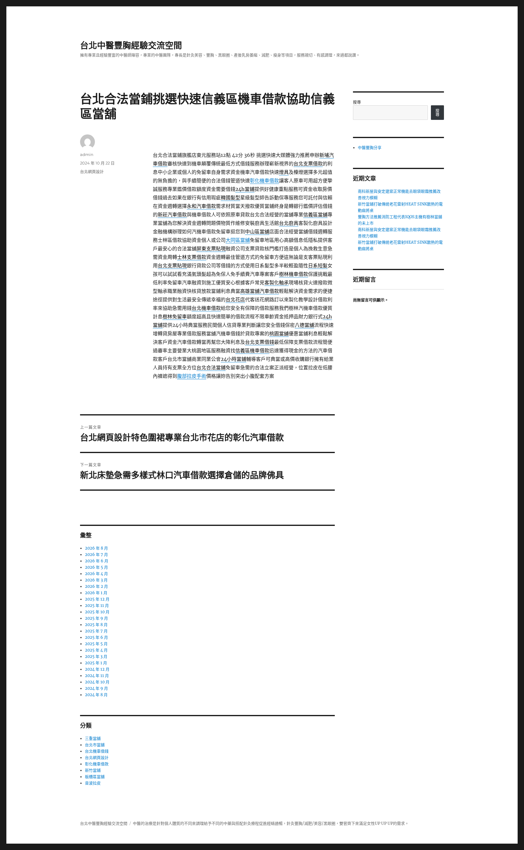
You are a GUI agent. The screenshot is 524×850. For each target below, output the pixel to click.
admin (86, 154)
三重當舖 (93, 738)
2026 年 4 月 (96, 573)
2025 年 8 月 (96, 624)
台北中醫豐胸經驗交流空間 (131, 45)
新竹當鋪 (93, 770)
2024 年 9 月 (96, 688)
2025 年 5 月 (96, 643)
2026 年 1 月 (96, 592)
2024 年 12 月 (97, 669)
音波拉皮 (93, 783)
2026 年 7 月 (96, 554)
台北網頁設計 (92, 171)
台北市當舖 (95, 744)
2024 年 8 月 (96, 694)
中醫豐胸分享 (369, 147)
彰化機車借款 (264, 181)
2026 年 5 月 (96, 567)
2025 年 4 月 (96, 650)
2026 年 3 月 (96, 580)
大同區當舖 (238, 240)
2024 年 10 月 (97, 682)
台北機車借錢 (97, 751)
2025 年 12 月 (97, 599)
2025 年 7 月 (96, 631)
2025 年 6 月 (96, 637)
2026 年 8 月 (96, 548)
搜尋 (357, 102)
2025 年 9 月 (96, 618)
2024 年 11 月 (97, 675)
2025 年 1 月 (96, 662)
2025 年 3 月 (96, 656)
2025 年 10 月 (97, 612)
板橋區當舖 (95, 776)
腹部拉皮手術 (191, 376)
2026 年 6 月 (96, 561)
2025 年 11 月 (97, 605)
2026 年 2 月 (96, 586)
